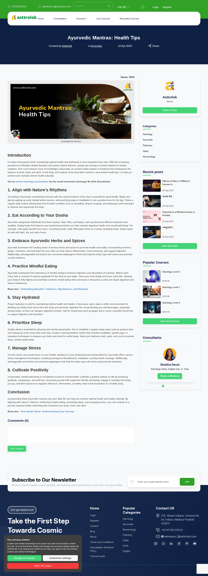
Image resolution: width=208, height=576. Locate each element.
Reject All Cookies (43, 566)
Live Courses (103, 18)
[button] (154, 386)
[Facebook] (179, 544)
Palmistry (147, 145)
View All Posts (170, 246)
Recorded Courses (129, 18)
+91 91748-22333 (172, 530)
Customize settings (60, 558)
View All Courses (169, 321)
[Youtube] (195, 544)
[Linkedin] (171, 544)
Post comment (16, 448)
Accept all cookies (24, 558)
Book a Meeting (169, 376)
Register (167, 7)
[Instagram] (156, 544)
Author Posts (170, 110)
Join (187, 481)
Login (155, 7)
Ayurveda (96, 46)
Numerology (149, 156)
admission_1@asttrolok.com (180, 536)
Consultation (60, 18)
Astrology (147, 134)
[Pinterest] (187, 544)
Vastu (146, 151)
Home (41, 18)
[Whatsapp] (163, 544)
